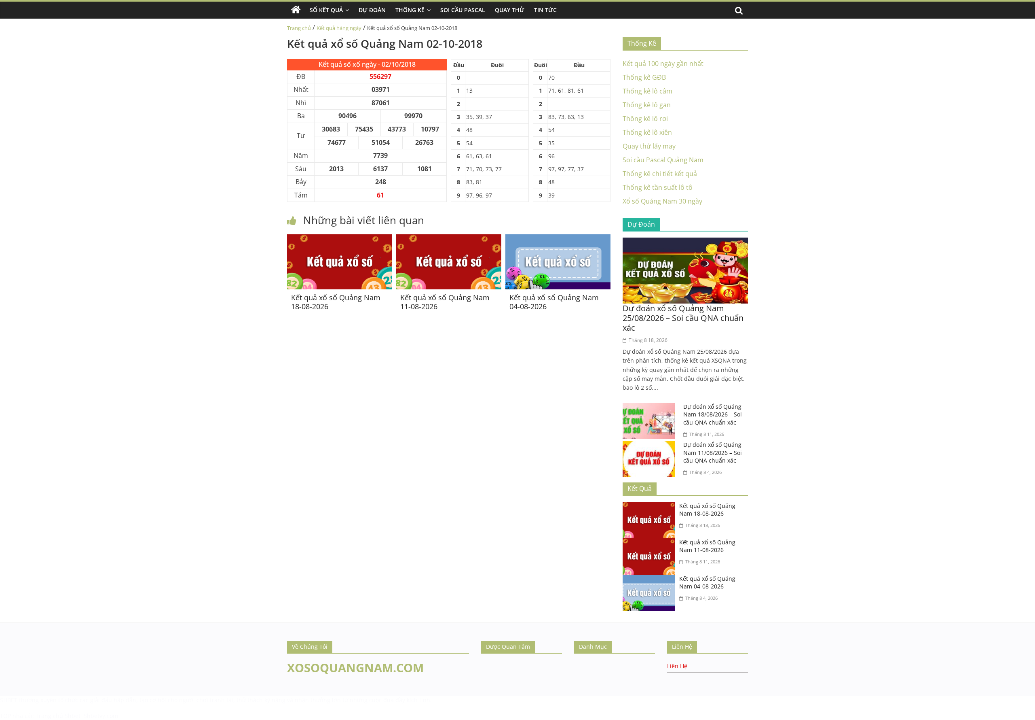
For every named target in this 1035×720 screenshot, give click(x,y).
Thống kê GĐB (644, 77)
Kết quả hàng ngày (339, 28)
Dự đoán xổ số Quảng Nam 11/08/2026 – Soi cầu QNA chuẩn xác (712, 452)
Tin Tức (545, 10)
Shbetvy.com (101, 716)
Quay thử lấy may (649, 146)
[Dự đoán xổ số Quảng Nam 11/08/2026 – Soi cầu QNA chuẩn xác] (651, 445)
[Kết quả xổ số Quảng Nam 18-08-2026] (339, 239)
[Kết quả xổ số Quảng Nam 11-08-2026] (448, 239)
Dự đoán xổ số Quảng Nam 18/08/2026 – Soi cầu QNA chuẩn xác (712, 414)
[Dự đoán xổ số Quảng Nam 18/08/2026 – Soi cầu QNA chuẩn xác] (651, 407)
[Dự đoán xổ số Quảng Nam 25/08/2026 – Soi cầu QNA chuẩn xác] (685, 242)
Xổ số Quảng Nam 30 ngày (662, 201)
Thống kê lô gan (647, 104)
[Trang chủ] (296, 10)
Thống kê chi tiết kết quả (660, 173)
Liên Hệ (677, 666)
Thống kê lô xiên (647, 132)
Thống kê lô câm (647, 91)
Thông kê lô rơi (645, 118)
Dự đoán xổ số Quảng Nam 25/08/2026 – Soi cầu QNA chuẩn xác (683, 318)
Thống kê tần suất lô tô (658, 187)
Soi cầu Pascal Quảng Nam (663, 159)
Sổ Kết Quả (326, 10)
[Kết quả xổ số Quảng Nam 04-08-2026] (557, 239)
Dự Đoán (372, 10)
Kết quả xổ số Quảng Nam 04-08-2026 (554, 302)
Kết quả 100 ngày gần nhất (663, 63)
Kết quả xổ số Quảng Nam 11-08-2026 (445, 302)
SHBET (8, 700)
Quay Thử (509, 10)
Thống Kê (410, 10)
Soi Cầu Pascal (462, 10)
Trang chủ (299, 28)
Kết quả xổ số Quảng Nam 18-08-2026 (335, 302)
